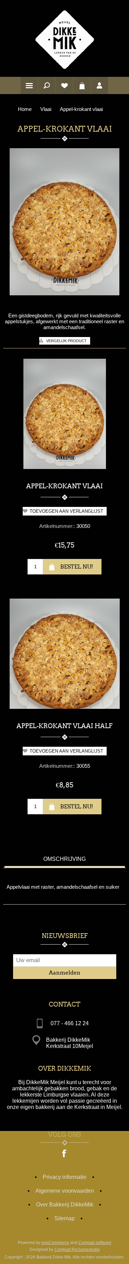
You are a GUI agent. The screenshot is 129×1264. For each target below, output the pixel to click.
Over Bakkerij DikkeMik (64, 1204)
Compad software (94, 1242)
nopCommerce (55, 1242)
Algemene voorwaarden (64, 1191)
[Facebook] (65, 1154)
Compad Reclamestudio (77, 1249)
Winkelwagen (81, 85)
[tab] (64, 860)
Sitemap (64, 1218)
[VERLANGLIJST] (64, 85)
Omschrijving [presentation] (64, 859)
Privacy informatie (64, 1177)
